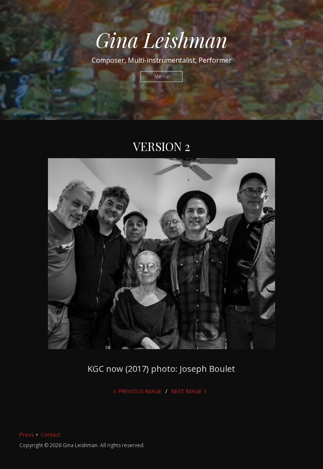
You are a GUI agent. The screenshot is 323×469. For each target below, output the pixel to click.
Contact (50, 434)
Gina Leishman (161, 39)
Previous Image (140, 391)
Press (26, 434)
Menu (161, 76)
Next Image (186, 391)
